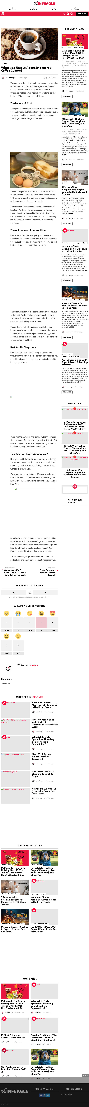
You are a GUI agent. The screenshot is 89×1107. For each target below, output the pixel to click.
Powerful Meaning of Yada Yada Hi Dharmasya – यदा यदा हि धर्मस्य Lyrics (45, 723)
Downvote (45, 592)
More (71, 86)
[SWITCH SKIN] (68, 14)
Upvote (13, 592)
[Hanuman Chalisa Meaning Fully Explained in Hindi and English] (15, 710)
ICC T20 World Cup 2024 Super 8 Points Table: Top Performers (44, 929)
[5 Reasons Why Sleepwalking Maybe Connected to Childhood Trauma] (15, 887)
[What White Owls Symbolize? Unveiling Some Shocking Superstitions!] (15, 744)
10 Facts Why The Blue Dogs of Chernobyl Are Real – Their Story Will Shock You (42, 871)
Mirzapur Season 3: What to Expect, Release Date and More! (14, 929)
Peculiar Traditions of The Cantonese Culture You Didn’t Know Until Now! (44, 1037)
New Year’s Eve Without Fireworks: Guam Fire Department (44, 791)
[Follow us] (64, 14)
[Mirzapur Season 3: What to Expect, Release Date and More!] (15, 917)
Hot (54, 10)
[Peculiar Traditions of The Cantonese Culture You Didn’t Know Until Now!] (44, 1025)
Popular (34, 10)
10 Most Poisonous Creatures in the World (13, 1036)
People (4, 894)
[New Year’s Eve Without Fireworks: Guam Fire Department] (15, 796)
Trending (75, 10)
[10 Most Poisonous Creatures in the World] (15, 1025)
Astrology (35, 894)
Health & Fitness (13, 894)
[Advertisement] (44, 22)
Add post (82, 14)
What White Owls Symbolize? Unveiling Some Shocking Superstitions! (43, 740)
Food (9, 864)
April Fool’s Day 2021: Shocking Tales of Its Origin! (43, 774)
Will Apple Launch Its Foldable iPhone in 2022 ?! (13, 1069)
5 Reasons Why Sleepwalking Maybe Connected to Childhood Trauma (13, 901)
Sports (34, 923)
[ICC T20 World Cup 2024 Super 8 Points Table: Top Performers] (44, 917)
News (4, 864)
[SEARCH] (71, 14)
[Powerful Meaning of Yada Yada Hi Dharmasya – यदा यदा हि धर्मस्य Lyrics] (15, 727)
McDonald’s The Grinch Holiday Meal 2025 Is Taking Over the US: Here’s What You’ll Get (13, 871)
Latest (12, 10)
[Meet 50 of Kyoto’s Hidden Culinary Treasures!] (15, 761)
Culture (38, 697)
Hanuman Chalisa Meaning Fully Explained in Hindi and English (45, 705)
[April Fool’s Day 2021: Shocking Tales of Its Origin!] (15, 779)
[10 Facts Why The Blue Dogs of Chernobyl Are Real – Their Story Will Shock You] (44, 858)
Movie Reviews (19, 923)
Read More (67, 96)
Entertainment (7, 923)
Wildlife (40, 864)
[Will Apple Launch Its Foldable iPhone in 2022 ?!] (15, 1057)
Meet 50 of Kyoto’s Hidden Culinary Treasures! (41, 756)
